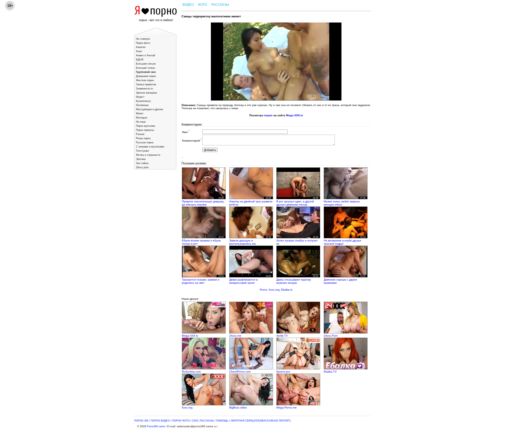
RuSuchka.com (191, 371)
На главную (143, 38)
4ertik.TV (282, 335)
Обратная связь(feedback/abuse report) (261, 420)
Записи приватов (146, 84)
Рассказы (220, 4)
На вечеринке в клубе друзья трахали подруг (342, 242)
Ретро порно (143, 138)
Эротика (141, 159)
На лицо (141, 121)
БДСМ (139, 59)
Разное (140, 134)
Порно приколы (145, 130)
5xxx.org (274, 289)
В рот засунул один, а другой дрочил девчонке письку (295, 203)
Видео (188, 4)
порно (268, 115)
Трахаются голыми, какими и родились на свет (200, 281)
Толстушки (142, 150)
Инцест (140, 96)
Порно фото (143, 42)
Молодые (141, 117)
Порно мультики (145, 125)
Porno (263, 289)
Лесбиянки (142, 105)
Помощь (222, 420)
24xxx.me (235, 335)
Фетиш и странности (148, 154)
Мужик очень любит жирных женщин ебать (342, 203)
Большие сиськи (146, 63)
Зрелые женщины (146, 92)
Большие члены (145, 67)
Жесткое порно (145, 80)
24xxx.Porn (331, 335)
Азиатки (140, 47)
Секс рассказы (203, 420)
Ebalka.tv (287, 289)
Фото (202, 4)
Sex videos (142, 163)
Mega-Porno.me (286, 407)
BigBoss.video (238, 407)
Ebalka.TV (330, 371)
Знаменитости (144, 88)
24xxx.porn (142, 167)
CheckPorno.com (240, 371)
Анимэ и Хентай (145, 55)
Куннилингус (143, 101)
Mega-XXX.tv (294, 115)
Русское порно (144, 142)
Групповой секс (146, 71)
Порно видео (160, 420)
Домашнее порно (146, 76)
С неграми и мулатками (150, 146)
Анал (139, 51)
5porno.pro (283, 371)
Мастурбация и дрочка (149, 109)
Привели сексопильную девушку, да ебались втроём (203, 203)
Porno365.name (156, 426)
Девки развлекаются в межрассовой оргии (243, 281)
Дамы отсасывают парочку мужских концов (293, 281)
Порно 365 (141, 420)
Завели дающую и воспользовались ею (242, 242)
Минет (139, 113)
